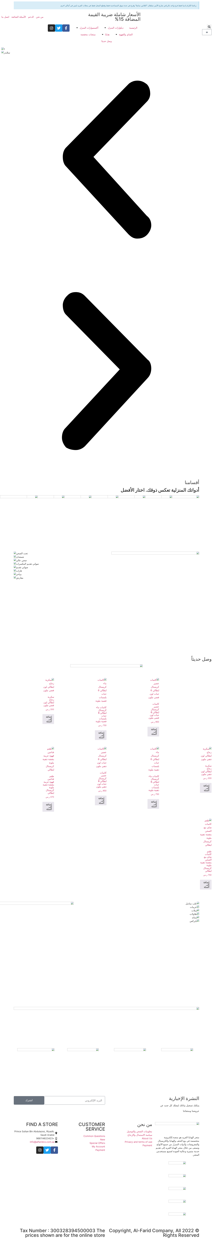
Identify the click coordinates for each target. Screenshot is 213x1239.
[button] (209, 26)
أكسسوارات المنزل (89, 27)
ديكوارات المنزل (115, 27)
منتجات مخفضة (88, 34)
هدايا (107, 34)
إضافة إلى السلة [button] (154, 731)
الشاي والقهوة (126, 34)
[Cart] (207, 32)
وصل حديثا (106, 41)
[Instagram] (51, 28)
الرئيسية (133, 27)
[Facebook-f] (66, 28)
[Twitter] (58, 28)
